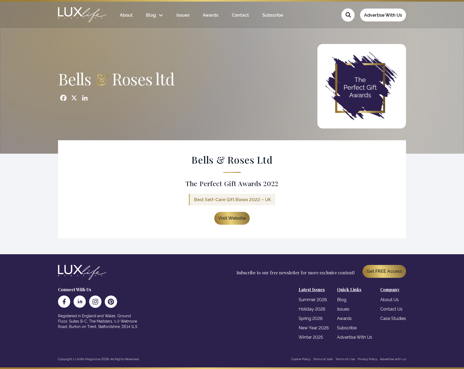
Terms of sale (323, 359)
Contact (240, 15)
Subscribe (272, 15)
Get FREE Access (384, 271)
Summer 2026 (313, 299)
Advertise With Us (383, 15)
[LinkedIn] (80, 302)
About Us (389, 299)
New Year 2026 (314, 327)
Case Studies (393, 318)
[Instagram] (95, 302)
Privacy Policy (367, 359)
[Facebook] (64, 302)
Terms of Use (345, 359)
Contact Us (391, 309)
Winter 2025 (311, 337)
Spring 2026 (311, 318)
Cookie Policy (300, 359)
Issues (182, 15)
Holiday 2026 (312, 309)
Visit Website (232, 218)
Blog (151, 15)
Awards (210, 15)
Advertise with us (393, 359)
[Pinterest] (111, 302)
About (126, 15)
